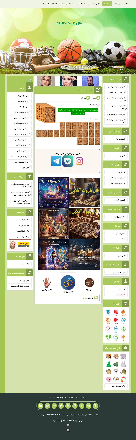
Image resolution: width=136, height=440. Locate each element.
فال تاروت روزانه (23, 95)
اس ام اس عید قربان (117, 92)
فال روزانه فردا (23, 280)
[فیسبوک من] (81, 406)
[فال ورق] (53, 255)
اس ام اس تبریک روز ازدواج (118, 107)
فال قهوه (121, 172)
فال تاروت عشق (23, 151)
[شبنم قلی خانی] (46, 81)
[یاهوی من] (95, 406)
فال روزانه (96, 4)
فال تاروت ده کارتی (22, 145)
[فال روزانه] (53, 193)
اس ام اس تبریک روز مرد (116, 114)
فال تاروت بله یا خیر (22, 162)
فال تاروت (107, 4)
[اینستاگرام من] (75, 406)
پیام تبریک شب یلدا (22, 236)
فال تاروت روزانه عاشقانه (19, 156)
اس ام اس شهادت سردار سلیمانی (117, 99)
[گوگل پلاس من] (54, 406)
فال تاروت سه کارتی (21, 117)
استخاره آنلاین (83, 4)
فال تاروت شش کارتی (21, 134)
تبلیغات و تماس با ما (50, 4)
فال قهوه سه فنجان (118, 178)
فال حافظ (118, 4)
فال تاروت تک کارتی (22, 112)
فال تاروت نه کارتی (22, 139)
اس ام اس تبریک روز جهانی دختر (116, 121)
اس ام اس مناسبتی (67, 4)
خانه (126, 4)
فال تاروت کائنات (69, 23)
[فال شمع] (53, 224)
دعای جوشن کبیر (119, 233)
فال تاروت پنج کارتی (21, 128)
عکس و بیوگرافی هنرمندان (19, 286)
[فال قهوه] (84, 224)
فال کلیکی (121, 255)
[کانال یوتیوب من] (47, 406)
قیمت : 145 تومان (20, 81)
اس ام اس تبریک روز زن (116, 86)
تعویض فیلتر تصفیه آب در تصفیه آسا (20, 185)
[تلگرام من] (88, 406)
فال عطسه (25, 263)
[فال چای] (84, 255)
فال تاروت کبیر (23, 101)
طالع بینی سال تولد (118, 386)
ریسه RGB (121, 289)
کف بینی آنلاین (120, 200)
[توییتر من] (61, 406)
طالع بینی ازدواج (119, 217)
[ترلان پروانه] (68, 81)
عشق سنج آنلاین (119, 272)
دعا (123, 239)
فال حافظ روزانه (23, 225)
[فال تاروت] (84, 193)
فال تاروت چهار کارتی (21, 123)
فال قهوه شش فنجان (117, 183)
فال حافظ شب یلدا (22, 231)
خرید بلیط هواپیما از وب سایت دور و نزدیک (21, 202)
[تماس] (68, 406)
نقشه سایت (57, 420)
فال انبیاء (121, 155)
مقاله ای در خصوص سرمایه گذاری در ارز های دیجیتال (20, 193)
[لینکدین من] (40, 406)
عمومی (85, 298)
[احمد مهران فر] (90, 81)
